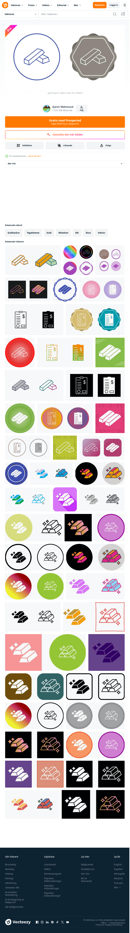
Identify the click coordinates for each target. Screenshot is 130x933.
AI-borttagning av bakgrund (14, 899)
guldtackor (14, 231)
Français (116, 881)
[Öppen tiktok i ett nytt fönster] (57, 921)
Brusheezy (10, 863)
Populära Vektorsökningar (52, 878)
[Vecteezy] (5, 5)
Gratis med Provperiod (65, 121)
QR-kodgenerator (14, 905)
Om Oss (84, 872)
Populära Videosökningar (51, 893)
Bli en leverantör (85, 878)
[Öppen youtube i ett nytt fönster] (67, 921)
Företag (9, 877)
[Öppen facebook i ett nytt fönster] (37, 921)
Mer (76, 5)
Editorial (61, 5)
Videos (45, 5)
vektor (101, 231)
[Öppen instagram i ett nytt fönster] (42, 921)
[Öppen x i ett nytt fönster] (62, 921)
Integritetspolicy (115, 921)
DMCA (46, 867)
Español (116, 867)
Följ (81, 110)
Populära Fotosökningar (50, 886)
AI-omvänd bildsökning (11, 892)
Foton (31, 5)
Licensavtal (49, 863)
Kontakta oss (86, 867)
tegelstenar (33, 231)
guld (49, 231)
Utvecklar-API (12, 886)
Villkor (101, 921)
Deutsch (116, 877)
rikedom (63, 231)
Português (117, 872)
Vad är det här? (34, 156)
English (116, 863)
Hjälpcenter (86, 863)
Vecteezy (9, 867)
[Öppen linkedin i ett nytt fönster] (47, 921)
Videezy (9, 872)
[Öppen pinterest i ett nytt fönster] (52, 921)
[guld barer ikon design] (51, 472)
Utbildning (10, 881)
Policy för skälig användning (106, 923)
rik (77, 231)
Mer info (12, 162)
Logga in (114, 5)
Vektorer (15, 5)
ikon (88, 231)
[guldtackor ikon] (95, 585)
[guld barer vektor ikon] (33, 259)
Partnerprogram (52, 872)
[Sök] (115, 14)
